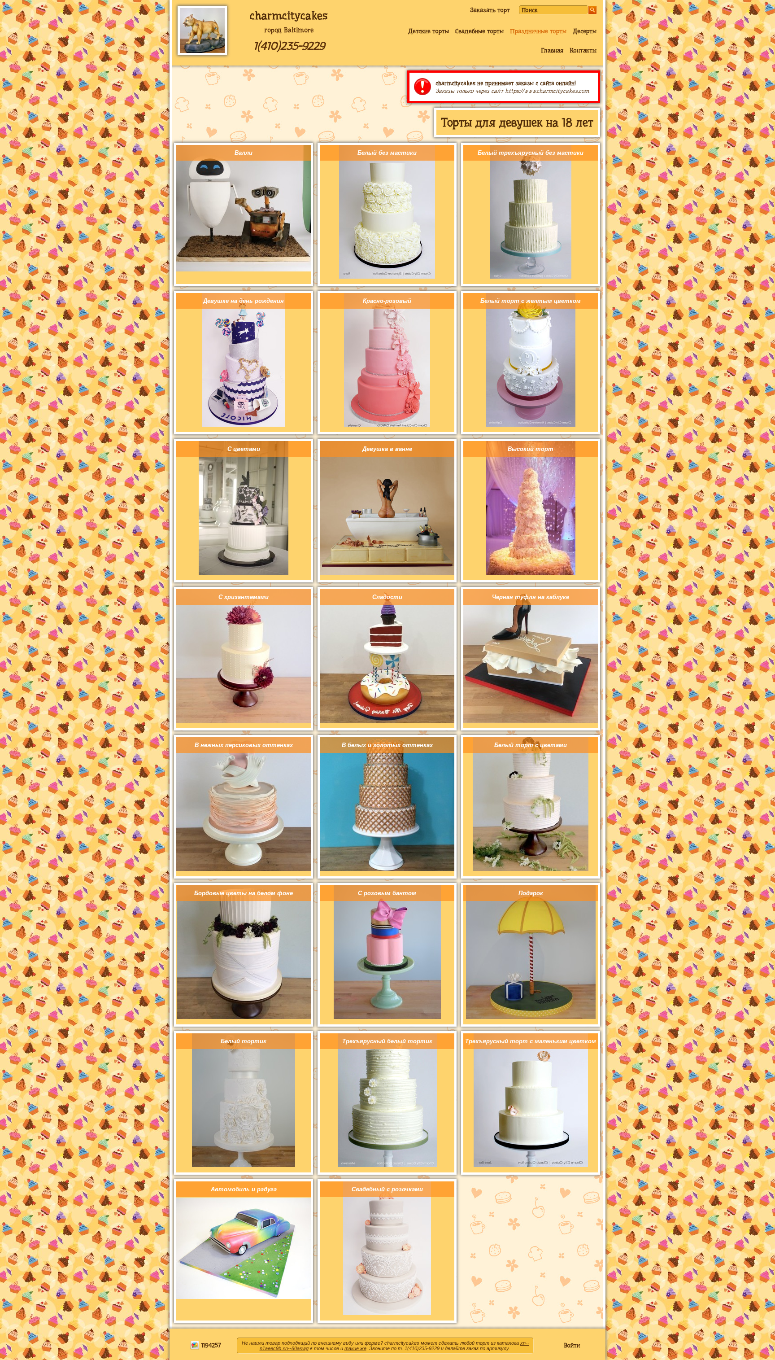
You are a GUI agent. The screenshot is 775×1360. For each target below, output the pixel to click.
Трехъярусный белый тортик (387, 1041)
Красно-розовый (387, 300)
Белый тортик (243, 1041)
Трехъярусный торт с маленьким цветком (530, 1041)
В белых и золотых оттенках (387, 745)
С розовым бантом (387, 893)
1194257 (210, 1345)
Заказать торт (490, 9)
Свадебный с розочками (387, 1189)
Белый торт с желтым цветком (530, 300)
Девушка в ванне (387, 449)
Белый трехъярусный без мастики (530, 152)
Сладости (387, 597)
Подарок (530, 893)
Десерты (584, 31)
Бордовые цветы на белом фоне (243, 893)
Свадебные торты (479, 31)
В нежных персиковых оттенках (244, 745)
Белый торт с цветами (530, 745)
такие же (355, 1348)
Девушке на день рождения (243, 300)
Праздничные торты (538, 31)
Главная (552, 50)
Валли (244, 152)
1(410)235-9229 (289, 45)
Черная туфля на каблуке (530, 597)
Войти (572, 1345)
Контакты (583, 50)
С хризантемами (243, 597)
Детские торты (428, 31)
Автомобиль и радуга (244, 1189)
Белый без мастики (387, 152)
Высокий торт (530, 449)
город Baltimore (289, 30)
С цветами (243, 449)
